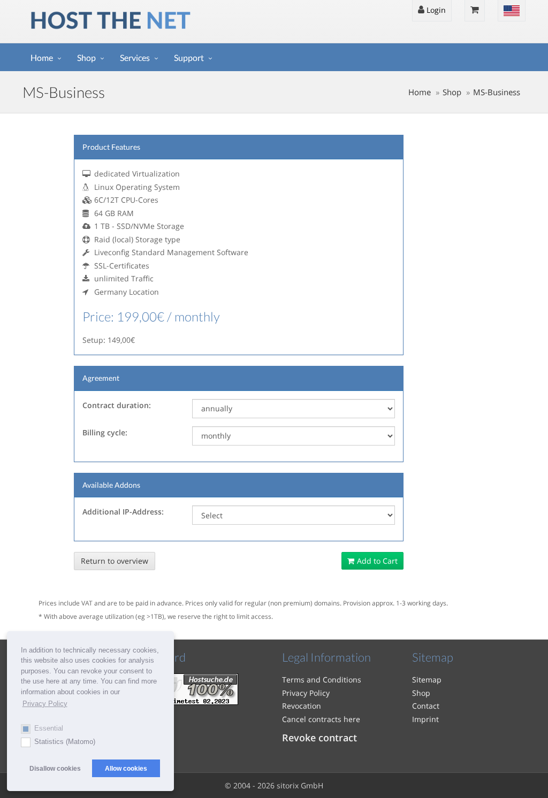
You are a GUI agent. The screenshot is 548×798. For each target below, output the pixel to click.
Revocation (301, 706)
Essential (48, 728)
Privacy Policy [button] (44, 704)
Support (189, 57)
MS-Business (496, 92)
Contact (425, 706)
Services (135, 57)
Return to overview (114, 561)
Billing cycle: (104, 432)
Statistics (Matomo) (64, 742)
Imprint (425, 719)
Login (435, 10)
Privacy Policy (306, 693)
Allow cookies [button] (126, 768)
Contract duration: (116, 405)
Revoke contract (319, 737)
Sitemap (427, 679)
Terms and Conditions (321, 679)
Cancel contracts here (321, 719)
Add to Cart (377, 561)
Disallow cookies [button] (55, 768)
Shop (86, 57)
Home (42, 57)
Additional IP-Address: (123, 512)
